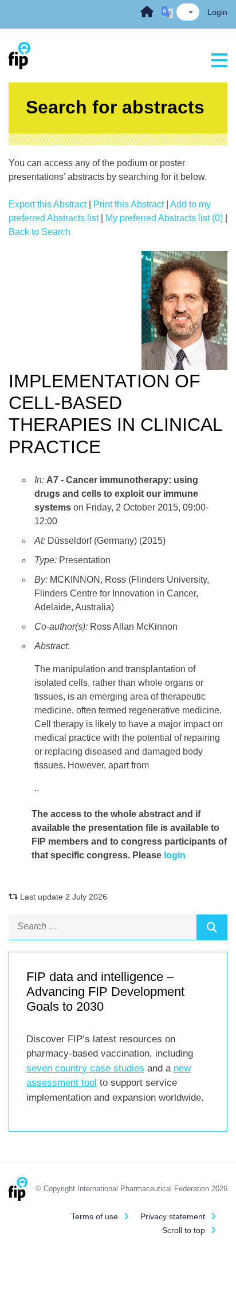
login (175, 855)
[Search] (211, 927)
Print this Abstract (128, 204)
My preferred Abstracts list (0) (164, 218)
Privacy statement (172, 1216)
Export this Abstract (47, 204)
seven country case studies (85, 1068)
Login (217, 12)
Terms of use (94, 1216)
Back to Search (39, 232)
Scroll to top (183, 1230)
